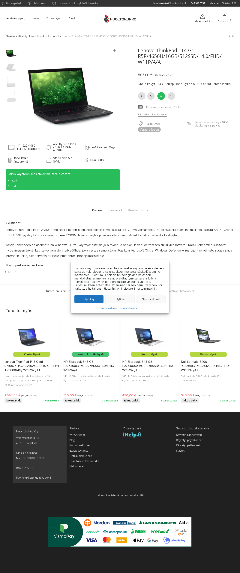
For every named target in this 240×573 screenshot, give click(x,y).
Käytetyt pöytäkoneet (189, 440)
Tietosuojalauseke (127, 307)
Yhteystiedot (202, 21)
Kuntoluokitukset (80, 445)
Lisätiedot (115, 210)
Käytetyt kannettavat (189, 435)
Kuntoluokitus (138, 210)
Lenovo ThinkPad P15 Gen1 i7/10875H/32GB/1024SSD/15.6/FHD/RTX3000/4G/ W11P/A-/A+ (31, 366)
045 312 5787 (198, 3)
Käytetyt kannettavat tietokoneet (38, 36)
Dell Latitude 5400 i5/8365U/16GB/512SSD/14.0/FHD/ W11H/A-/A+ (205, 366)
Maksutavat (76, 466)
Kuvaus (97, 210)
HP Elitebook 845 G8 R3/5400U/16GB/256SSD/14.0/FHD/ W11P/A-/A (147, 366)
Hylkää (120, 299)
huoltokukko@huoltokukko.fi (170, 3)
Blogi (72, 18)
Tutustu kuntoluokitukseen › (152, 114)
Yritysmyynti (54, 18)
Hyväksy (89, 299)
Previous (27, 94)
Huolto (35, 18)
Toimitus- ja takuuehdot (84, 461)
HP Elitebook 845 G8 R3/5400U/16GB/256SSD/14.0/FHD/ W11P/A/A (88, 366)
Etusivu (10, 36)
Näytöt (180, 450)
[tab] (97, 210)
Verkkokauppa (14, 18)
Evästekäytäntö (109, 307)
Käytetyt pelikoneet (188, 445)
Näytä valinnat (151, 299)
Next (115, 94)
